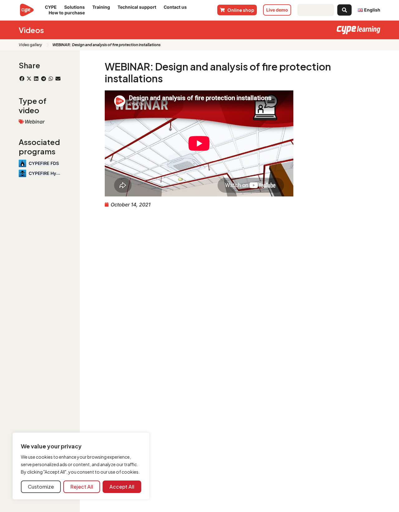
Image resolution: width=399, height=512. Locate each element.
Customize (41, 486)
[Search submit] (344, 10)
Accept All (121, 486)
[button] (22, 79)
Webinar (35, 121)
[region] (81, 466)
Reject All (81, 486)
